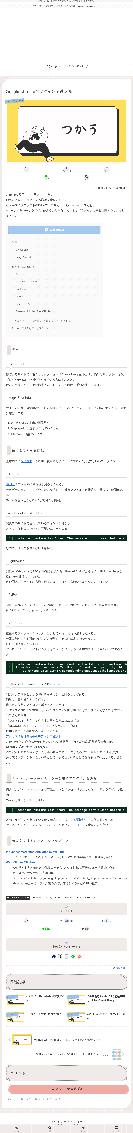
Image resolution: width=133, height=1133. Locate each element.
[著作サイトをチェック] (53, 956)
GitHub (10, 484)
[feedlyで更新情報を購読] (73, 956)
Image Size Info (24, 257)
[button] (86, 177)
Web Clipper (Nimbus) (21, 862)
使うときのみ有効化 (23, 266)
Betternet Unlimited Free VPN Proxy (35, 311)
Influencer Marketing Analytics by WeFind (35, 851)
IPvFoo (19, 296)
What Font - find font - (27, 281)
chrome (70, 898)
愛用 (14, 242)
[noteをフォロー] (66, 956)
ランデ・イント (24, 304)
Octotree (20, 274)
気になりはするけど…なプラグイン (31, 328)
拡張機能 (26, 461)
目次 (52, 229)
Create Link (22, 249)
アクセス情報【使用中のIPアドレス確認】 (33, 736)
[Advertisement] (66, 34)
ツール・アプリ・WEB (20, 898)
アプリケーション (87, 898)
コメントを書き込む (68, 1089)
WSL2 (59, 898)
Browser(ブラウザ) (44, 898)
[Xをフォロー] (60, 956)
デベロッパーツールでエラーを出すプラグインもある (41, 320)
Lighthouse (21, 289)
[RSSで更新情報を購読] (79, 956)
